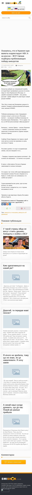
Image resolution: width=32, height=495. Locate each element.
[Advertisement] (16, 36)
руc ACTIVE (20, 9)
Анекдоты (20, 65)
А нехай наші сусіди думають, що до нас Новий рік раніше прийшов (13, 408)
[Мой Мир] (10, 204)
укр (12, 9)
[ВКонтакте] (2, 204)
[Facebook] (5, 204)
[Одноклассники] (7, 204)
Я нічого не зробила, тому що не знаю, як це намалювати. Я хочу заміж (16, 359)
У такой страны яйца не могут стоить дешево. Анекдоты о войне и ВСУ (15, 231)
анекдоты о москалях (11, 212)
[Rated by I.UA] (5, 491)
